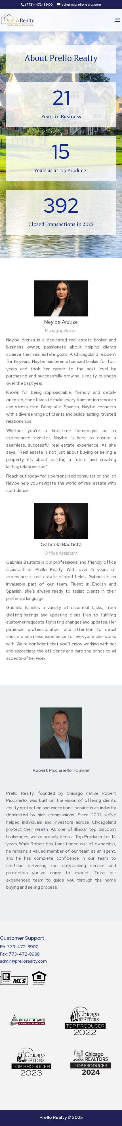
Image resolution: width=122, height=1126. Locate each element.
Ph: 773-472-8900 (19, 947)
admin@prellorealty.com (23, 961)
